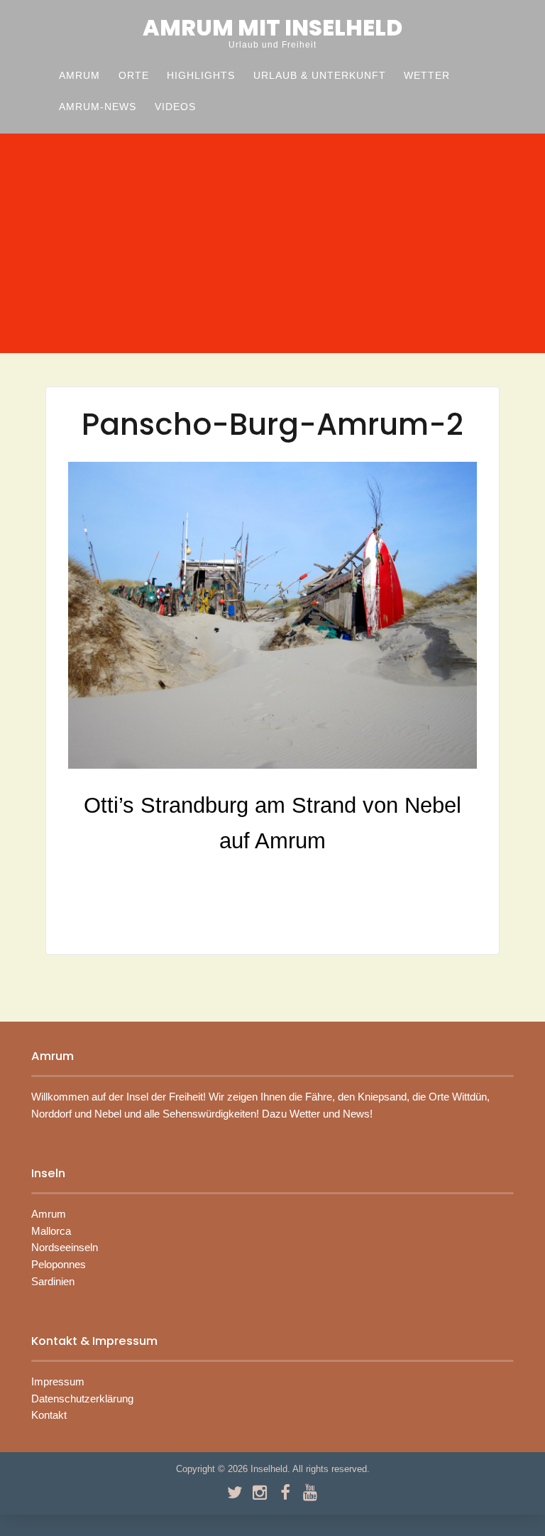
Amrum (79, 75)
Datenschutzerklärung (82, 1399)
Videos (175, 107)
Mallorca (51, 1231)
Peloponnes (58, 1264)
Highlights (201, 75)
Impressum (57, 1382)
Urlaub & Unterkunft (319, 75)
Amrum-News (97, 107)
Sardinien (53, 1281)
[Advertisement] (272, 245)
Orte (134, 75)
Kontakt (49, 1415)
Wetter (427, 75)
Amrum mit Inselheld (272, 27)
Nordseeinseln (64, 1247)
